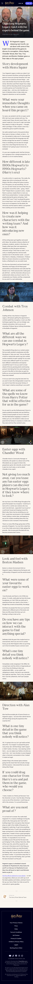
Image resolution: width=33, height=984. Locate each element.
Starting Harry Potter (16, 948)
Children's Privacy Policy (16, 941)
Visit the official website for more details (13, 875)
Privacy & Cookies (16, 938)
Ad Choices (16, 935)
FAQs (16, 929)
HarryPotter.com (23, 961)
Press (16, 926)
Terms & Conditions (16, 932)
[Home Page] (9, 3)
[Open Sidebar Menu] (2, 3)
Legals (16, 945)
